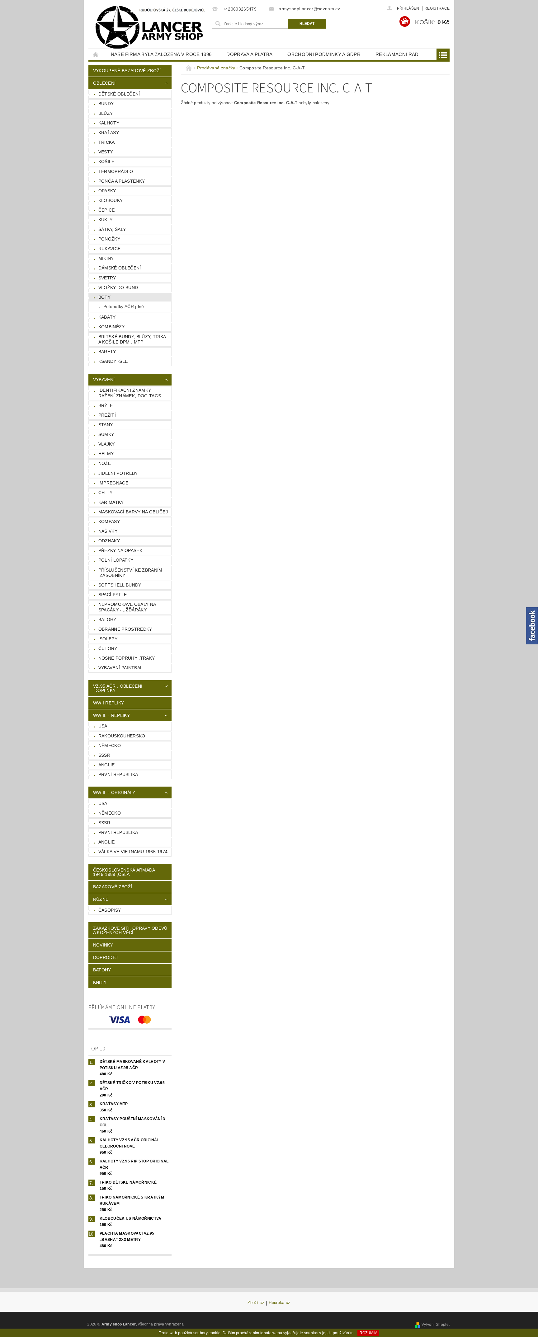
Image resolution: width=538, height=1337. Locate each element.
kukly (105, 219)
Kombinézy (111, 326)
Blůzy (105, 113)
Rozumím (368, 1333)
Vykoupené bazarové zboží (127, 70)
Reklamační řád (396, 54)
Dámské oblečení (119, 267)
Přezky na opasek (120, 550)
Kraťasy (108, 132)
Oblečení (104, 83)
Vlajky (106, 444)
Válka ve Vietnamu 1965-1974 (133, 851)
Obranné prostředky (125, 629)
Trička (106, 142)
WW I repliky (108, 702)
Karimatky (111, 502)
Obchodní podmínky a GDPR (324, 54)
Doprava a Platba (249, 54)
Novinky (103, 944)
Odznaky (109, 540)
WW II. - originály (114, 792)
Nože (104, 463)
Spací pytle (112, 594)
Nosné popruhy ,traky (126, 658)
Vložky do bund (118, 287)
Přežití (107, 415)
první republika (118, 774)
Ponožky (109, 238)
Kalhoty (108, 122)
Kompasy (109, 521)
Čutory (107, 648)
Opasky (107, 190)
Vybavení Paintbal (120, 667)
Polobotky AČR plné (123, 306)
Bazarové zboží (112, 886)
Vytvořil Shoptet (436, 1324)
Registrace (437, 8)
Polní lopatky (115, 560)
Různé (101, 899)
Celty (105, 492)
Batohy (107, 619)
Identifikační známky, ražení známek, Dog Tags (129, 393)
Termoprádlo (115, 171)
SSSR (104, 755)
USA (102, 725)
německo (109, 745)
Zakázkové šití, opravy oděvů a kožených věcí (130, 930)
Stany (105, 424)
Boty (104, 297)
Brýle (105, 405)
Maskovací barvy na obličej (133, 511)
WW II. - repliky (111, 715)
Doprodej (105, 957)
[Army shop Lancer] (149, 27)
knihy (100, 982)
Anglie (106, 764)
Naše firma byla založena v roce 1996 (161, 54)
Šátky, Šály (112, 229)
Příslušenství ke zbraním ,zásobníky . (130, 573)
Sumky (106, 434)
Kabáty (107, 317)
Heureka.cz (279, 1303)
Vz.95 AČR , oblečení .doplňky (117, 688)
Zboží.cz (256, 1303)
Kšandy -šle (113, 361)
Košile (106, 161)
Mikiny (106, 258)
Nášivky (107, 531)
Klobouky (110, 200)
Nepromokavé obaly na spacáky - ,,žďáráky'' (127, 607)
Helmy (106, 453)
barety (107, 351)
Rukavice (109, 248)
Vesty (105, 151)
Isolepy (107, 638)
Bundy (106, 103)
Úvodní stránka (95, 54)
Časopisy (109, 910)
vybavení (104, 379)
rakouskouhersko (121, 735)
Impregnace (113, 482)
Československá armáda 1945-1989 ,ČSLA (124, 872)
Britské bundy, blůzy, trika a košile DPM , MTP (132, 339)
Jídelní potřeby (118, 473)
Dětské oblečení (119, 93)
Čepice (106, 210)
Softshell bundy (119, 584)
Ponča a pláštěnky (121, 181)
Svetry (107, 277)
